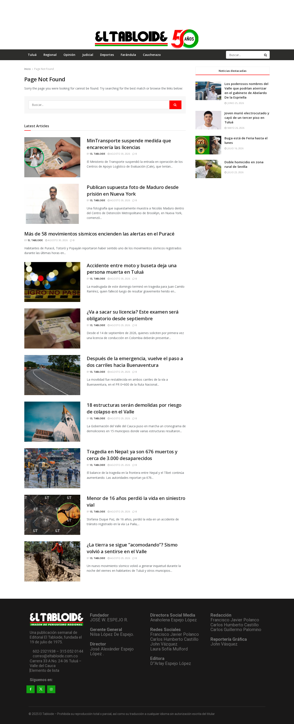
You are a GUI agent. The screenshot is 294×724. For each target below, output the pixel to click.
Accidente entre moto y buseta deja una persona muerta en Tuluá (131, 268)
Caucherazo (152, 55)
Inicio (27, 69)
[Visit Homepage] (147, 38)
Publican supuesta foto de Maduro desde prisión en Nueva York (132, 190)
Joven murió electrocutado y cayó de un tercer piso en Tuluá (246, 117)
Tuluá (32, 55)
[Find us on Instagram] (51, 689)
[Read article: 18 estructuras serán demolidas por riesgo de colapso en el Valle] (52, 422)
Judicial (87, 55)
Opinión (69, 55)
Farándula (128, 55)
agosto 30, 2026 (120, 153)
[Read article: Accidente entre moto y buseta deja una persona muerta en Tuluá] (52, 282)
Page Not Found (44, 69)
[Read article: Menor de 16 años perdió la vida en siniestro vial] (52, 515)
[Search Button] (266, 55)
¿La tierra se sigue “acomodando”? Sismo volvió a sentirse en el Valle (132, 547)
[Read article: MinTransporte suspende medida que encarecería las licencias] (52, 157)
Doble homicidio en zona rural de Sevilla (243, 164)
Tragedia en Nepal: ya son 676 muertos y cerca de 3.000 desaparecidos (132, 454)
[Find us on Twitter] (41, 689)
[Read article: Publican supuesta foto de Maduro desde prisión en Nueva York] (52, 204)
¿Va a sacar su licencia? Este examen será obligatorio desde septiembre (133, 315)
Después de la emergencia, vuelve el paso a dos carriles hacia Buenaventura (135, 361)
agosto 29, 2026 (120, 325)
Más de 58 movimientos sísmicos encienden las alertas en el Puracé (99, 233)
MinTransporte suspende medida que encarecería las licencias (129, 143)
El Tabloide (97, 153)
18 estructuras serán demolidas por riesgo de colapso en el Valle (134, 408)
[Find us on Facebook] (30, 689)
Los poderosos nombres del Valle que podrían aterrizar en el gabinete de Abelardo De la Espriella (246, 90)
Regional (50, 55)
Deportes (107, 55)
